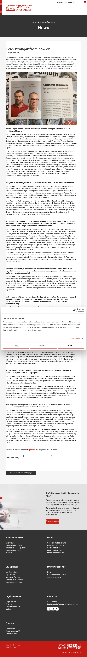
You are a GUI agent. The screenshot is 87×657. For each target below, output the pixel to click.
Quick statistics (53, 548)
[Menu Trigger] (85, 3)
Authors (9, 609)
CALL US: (64, 2)
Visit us (9, 553)
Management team (13, 550)
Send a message (54, 577)
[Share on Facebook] (23, 456)
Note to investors (13, 607)
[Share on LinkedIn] (51, 456)
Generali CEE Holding (13, 645)
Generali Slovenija (11, 647)
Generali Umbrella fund (56, 543)
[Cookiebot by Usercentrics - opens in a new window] (74, 310)
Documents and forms (56, 575)
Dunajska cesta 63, (13, 631)
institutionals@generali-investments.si (62, 604)
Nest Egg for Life (13, 577)
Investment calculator (56, 553)
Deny (16, 346)
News (49, 572)
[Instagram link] (57, 609)
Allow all (71, 346)
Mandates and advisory (57, 545)
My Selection (11, 572)
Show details (74, 339)
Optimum (31, 450)
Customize (42, 346)
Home (34, 22)
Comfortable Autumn (14, 580)
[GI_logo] (19, 10)
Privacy (9, 604)
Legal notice (11, 602)
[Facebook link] (49, 609)
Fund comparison (54, 550)
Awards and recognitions (16, 548)
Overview (9, 543)
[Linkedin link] (53, 609)
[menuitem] (64, 2)
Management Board (14, 545)
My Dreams (10, 575)
